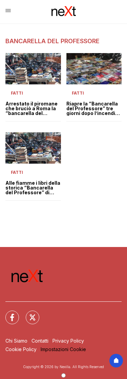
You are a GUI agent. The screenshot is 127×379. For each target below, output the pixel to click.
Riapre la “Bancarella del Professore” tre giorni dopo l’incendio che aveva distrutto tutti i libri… (92, 108)
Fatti (17, 93)
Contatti (39, 341)
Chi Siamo (16, 341)
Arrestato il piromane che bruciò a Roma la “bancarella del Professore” (31, 108)
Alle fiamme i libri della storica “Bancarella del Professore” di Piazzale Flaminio (32, 188)
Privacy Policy (68, 341)
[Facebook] (8, 313)
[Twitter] (28, 313)
